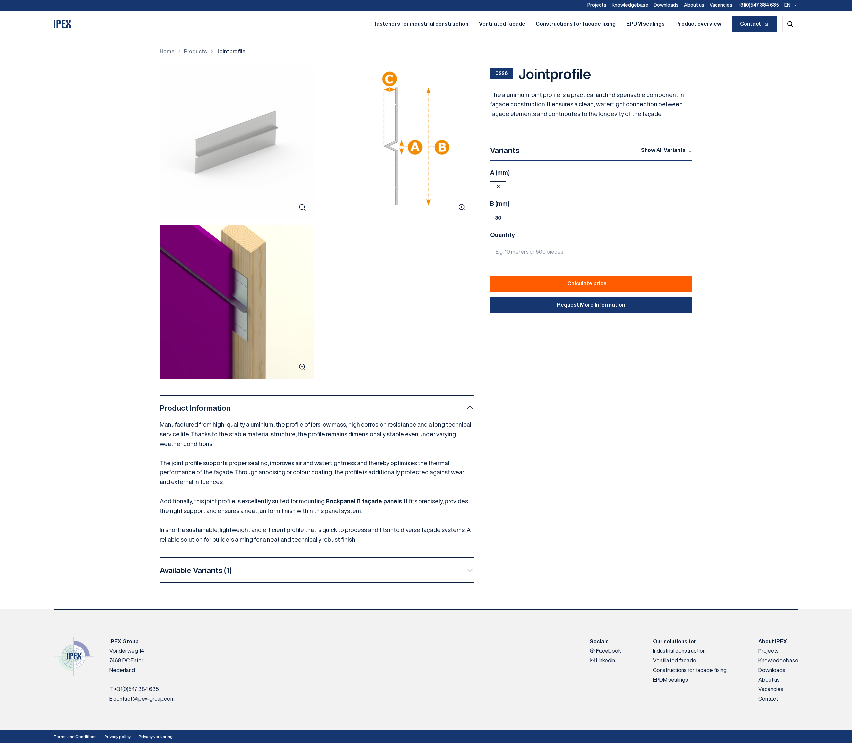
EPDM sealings (645, 23)
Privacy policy (118, 736)
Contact (750, 23)
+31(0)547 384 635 (758, 5)
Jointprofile (231, 51)
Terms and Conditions (75, 736)
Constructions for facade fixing (576, 23)
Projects (596, 5)
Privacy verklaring (156, 736)
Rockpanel (340, 501)
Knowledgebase (630, 5)
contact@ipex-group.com (144, 698)
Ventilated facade (502, 23)
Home (167, 51)
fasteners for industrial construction (421, 23)
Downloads (666, 5)
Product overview (698, 23)
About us (694, 5)
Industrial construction (679, 650)
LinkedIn (605, 660)
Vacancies (721, 5)
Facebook (608, 650)
